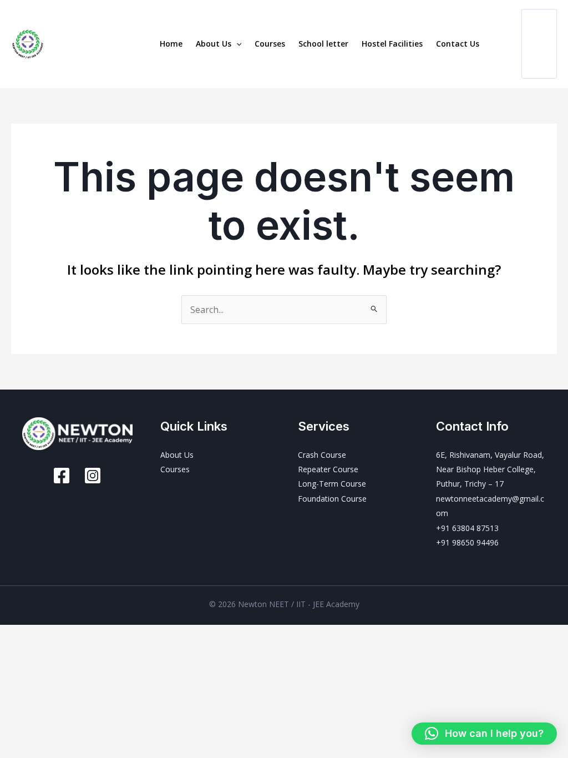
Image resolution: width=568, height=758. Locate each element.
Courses (270, 43)
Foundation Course (332, 498)
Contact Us (457, 43)
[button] (236, 43)
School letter (323, 43)
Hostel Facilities (392, 43)
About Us (213, 43)
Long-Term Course (332, 483)
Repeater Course (328, 469)
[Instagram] (93, 475)
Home (171, 43)
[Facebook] (61, 475)
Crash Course (322, 454)
